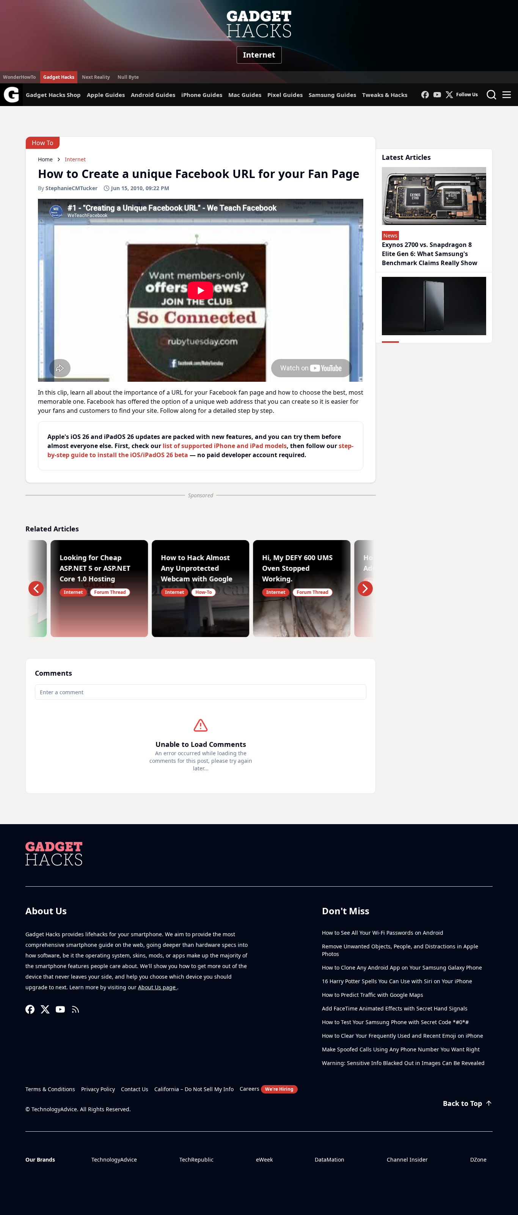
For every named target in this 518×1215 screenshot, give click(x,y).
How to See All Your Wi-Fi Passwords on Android (382, 932)
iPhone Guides (201, 94)
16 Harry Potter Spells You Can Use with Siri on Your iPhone (397, 981)
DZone (478, 1159)
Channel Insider (407, 1159)
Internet (259, 55)
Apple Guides (106, 94)
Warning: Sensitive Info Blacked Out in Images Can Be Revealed (403, 1063)
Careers (267, 1088)
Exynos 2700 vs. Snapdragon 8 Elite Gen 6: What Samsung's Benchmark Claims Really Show (429, 254)
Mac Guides (244, 94)
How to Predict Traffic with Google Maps (372, 994)
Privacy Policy (98, 1089)
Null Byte (128, 77)
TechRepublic (196, 1159)
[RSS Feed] (75, 1009)
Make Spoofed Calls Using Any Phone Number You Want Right (401, 1049)
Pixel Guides (285, 94)
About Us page (157, 987)
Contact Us (134, 1089)
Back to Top (462, 1103)
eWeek (264, 1159)
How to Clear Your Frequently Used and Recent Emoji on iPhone (402, 1035)
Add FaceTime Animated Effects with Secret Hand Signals (395, 1008)
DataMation (329, 1159)
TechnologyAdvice (114, 1159)
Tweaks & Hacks (384, 94)
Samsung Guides (332, 94)
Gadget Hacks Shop (53, 94)
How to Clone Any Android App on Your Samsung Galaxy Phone (402, 967)
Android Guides (153, 94)
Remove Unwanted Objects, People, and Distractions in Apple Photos (400, 950)
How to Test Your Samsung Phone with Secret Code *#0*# (395, 1022)
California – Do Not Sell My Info (194, 1089)
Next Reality (96, 77)
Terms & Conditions (50, 1089)
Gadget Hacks (58, 77)
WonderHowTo (19, 77)
